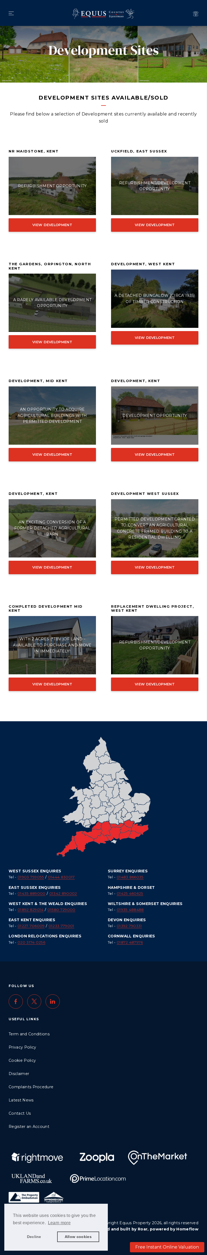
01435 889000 (32, 893)
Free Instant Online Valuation (167, 1247)
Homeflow (187, 1229)
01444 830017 (61, 877)
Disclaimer (19, 1073)
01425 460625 (130, 893)
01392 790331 (129, 926)
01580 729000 (61, 909)
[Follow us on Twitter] (34, 1001)
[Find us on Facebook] (16, 1001)
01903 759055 (31, 877)
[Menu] (11, 13)
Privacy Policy (22, 1047)
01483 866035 (130, 877)
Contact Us (20, 1113)
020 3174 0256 (31, 942)
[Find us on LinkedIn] (53, 1001)
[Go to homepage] (103, 12)
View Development (52, 225)
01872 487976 (130, 942)
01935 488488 (130, 909)
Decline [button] (34, 1236)
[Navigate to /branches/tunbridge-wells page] (195, 13)
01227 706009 (31, 926)
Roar (142, 1229)
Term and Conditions (29, 1034)
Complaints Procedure (31, 1086)
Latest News (21, 1100)
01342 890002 (63, 893)
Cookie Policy (22, 1060)
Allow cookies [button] (78, 1236)
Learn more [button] (59, 1222)
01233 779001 (61, 926)
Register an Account (29, 1126)
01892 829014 (31, 909)
